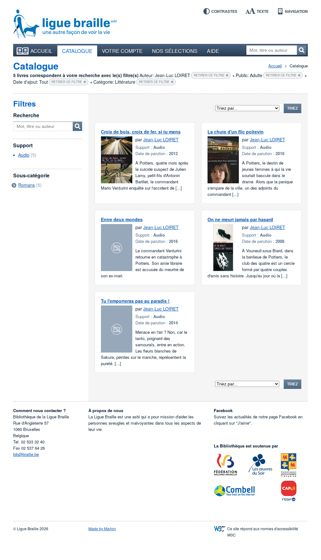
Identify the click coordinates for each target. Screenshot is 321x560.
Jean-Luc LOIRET (161, 139)
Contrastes (224, 11)
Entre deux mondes (122, 219)
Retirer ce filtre (209, 75)
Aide (213, 51)
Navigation (296, 11)
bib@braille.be (26, 454)
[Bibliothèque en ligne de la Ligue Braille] (65, 24)
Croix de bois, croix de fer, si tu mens (141, 131)
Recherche (26, 115)
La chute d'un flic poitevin (236, 131)
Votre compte (122, 51)
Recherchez (301, 50)
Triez (292, 108)
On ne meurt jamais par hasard (240, 219)
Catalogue (77, 51)
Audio (23, 155)
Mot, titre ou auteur (77, 126)
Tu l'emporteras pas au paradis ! (135, 301)
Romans (26, 185)
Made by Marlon (102, 528)
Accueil (41, 51)
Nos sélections (174, 51)
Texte (263, 11)
